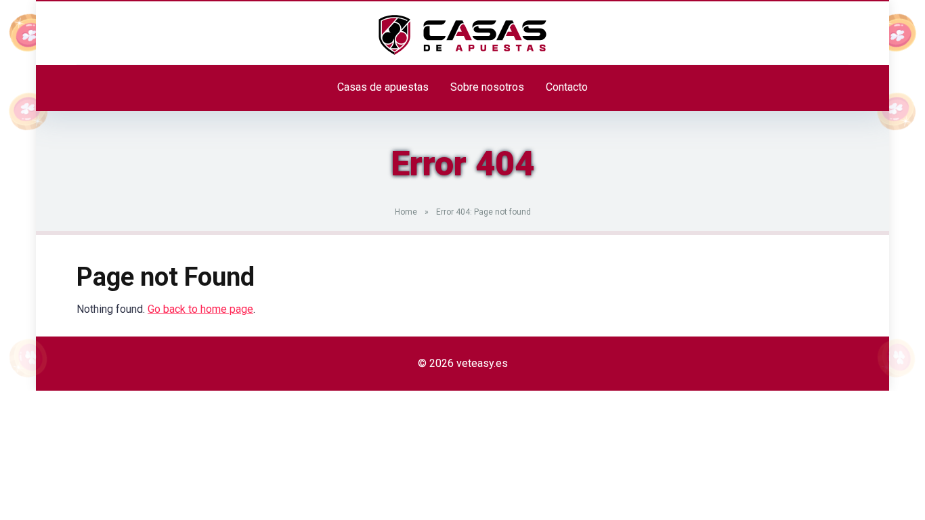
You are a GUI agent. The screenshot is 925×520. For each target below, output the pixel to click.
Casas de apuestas (383, 87)
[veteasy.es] (462, 35)
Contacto (567, 87)
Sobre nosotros (487, 87)
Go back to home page (200, 309)
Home (406, 212)
